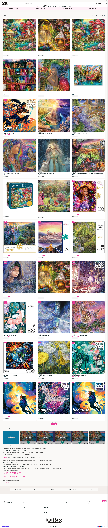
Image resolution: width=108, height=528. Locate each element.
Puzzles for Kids (46, 500)
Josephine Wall (6, 457)
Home (3, 11)
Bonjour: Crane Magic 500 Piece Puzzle (43, 415)
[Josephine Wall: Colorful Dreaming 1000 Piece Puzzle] (54, 75)
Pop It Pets (66, 500)
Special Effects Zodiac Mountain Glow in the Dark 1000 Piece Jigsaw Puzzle (15, 476)
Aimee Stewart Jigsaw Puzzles (8, 456)
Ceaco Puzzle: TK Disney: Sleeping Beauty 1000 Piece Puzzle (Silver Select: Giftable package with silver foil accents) (53, 214)
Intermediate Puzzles (7, 483)
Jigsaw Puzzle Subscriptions (48, 510)
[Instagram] (91, 503)
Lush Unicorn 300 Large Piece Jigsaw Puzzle (9, 335)
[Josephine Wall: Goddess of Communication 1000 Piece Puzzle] (19, 155)
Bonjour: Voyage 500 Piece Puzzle (77, 415)
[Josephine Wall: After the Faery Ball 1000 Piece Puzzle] (88, 115)
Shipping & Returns (25, 505)
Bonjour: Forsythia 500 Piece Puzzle (8, 133)
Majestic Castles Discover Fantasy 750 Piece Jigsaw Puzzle (12, 473)
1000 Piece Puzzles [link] (11, 437)
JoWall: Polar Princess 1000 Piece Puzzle (43, 335)
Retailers (24, 507)
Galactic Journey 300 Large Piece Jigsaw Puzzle (10, 375)
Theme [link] (97, 437)
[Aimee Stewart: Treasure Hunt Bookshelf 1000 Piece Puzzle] (19, 75)
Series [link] (80, 437)
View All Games (67, 505)
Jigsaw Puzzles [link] (28, 437)
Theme (45, 505)
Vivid (4, 458)
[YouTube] (90, 503)
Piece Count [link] (45, 437)
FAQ (23, 502)
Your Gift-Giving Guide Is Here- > (14, 8)
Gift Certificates (25, 510)
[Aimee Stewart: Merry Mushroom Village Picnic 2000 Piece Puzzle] (88, 35)
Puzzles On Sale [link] (62, 437)
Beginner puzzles (6, 482)
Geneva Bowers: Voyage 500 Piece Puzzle (9, 415)
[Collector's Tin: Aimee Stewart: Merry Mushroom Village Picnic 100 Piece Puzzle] (19, 196)
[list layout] (102, 15)
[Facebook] (86, 503)
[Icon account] (104, 3)
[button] (106, 3)
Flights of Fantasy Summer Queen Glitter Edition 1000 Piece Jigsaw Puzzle (82, 213)
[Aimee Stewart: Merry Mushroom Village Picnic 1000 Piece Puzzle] (19, 35)
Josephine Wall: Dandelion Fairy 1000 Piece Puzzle (45, 375)
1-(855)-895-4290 (6, 501)
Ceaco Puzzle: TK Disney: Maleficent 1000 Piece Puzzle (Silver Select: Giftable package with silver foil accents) (87, 173)
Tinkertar (66, 502)
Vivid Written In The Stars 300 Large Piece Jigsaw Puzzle (12, 472)
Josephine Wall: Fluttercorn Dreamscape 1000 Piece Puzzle (80, 335)
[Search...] (82, 3)
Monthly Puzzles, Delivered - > (94, 8)
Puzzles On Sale (46, 507)
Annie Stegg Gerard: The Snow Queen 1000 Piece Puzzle (46, 173)
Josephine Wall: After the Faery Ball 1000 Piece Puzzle (79, 133)
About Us (24, 500)
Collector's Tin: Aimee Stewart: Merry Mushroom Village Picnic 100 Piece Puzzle (14, 213)
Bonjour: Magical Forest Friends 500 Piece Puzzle (79, 375)
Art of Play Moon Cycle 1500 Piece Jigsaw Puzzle (11, 477)
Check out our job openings (69, 510)
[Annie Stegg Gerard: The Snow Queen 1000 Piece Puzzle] (54, 155)
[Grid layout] (104, 15)
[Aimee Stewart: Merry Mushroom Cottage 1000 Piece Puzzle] (54, 35)
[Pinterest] (88, 503)
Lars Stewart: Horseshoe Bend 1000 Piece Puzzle (45, 133)
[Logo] (5, 3)
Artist (44, 502)
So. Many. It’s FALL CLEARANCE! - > (40, 8)
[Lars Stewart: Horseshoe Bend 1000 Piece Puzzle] (54, 115)
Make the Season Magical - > (67, 8)
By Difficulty (45, 512)
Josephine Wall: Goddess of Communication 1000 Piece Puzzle (12, 173)
